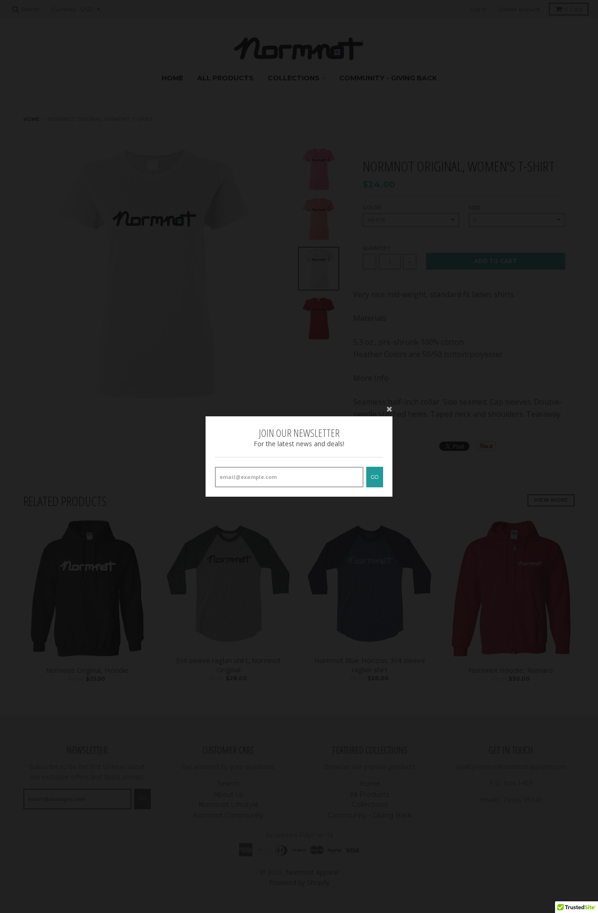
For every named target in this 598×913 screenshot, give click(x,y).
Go (374, 477)
